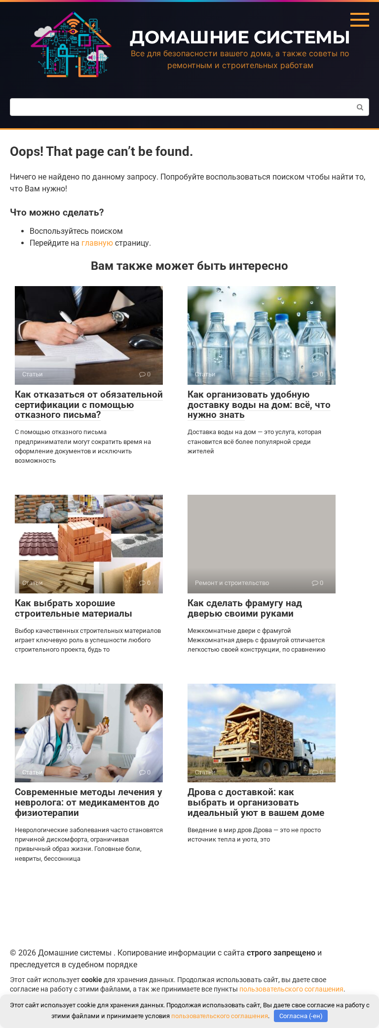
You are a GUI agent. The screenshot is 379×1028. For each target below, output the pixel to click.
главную (97, 243)
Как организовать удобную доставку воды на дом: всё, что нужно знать (259, 405)
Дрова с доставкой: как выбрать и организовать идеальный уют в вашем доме (256, 802)
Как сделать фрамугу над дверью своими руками (245, 608)
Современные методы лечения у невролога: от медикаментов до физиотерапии (88, 802)
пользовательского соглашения (291, 989)
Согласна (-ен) (301, 1016)
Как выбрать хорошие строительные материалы (73, 608)
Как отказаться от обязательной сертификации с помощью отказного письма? (89, 405)
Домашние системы (240, 37)
